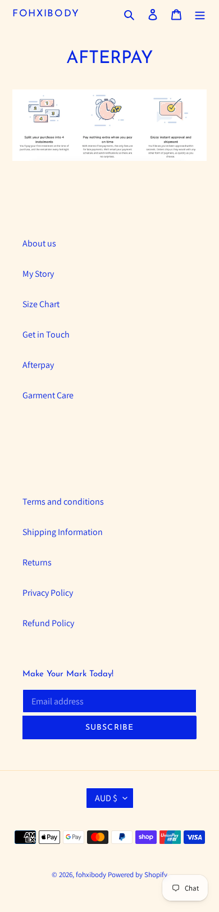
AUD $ (106, 798)
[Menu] (200, 14)
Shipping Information (62, 532)
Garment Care (48, 395)
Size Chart (41, 304)
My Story (38, 274)
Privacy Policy (47, 593)
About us (39, 243)
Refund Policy (48, 623)
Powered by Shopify (137, 874)
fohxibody (45, 14)
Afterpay (38, 365)
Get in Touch (46, 334)
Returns (37, 562)
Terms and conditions (63, 501)
